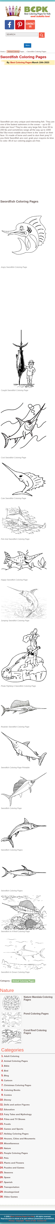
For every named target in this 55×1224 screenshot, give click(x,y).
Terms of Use (30, 1221)
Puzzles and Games (14, 1167)
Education (9, 1109)
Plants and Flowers (14, 1163)
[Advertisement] (27, 92)
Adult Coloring (11, 1056)
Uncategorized (11, 1192)
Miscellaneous (11, 1143)
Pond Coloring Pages (36, 1013)
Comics (8, 1095)
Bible (6, 1066)
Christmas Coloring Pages (17, 1085)
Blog (6, 1075)
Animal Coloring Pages (16, 51)
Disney (7, 1100)
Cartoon (8, 1080)
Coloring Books (12, 1090)
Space (7, 1177)
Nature (7, 1148)
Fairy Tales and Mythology (18, 1114)
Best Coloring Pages (21, 62)
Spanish (8, 1182)
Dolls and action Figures (17, 1104)
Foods (7, 1124)
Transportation (11, 1187)
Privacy (12, 1221)
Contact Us (41, 1221)
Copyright (20, 1221)
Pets (6, 1158)
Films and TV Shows (14, 1119)
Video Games (11, 1197)
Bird (6, 1070)
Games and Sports (13, 1129)
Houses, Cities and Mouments (19, 1138)
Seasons (8, 1172)
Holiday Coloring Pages (16, 1134)
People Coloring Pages (16, 1153)
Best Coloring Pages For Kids (22, 1216)
